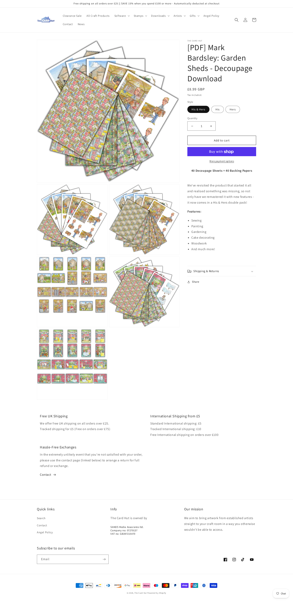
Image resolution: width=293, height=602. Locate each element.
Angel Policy (45, 532)
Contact (45, 475)
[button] (121, 16)
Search (41, 518)
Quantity (192, 118)
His (217, 109)
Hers (233, 109)
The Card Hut (140, 593)
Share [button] (195, 282)
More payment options (221, 161)
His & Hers (198, 109)
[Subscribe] (104, 559)
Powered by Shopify (156, 593)
